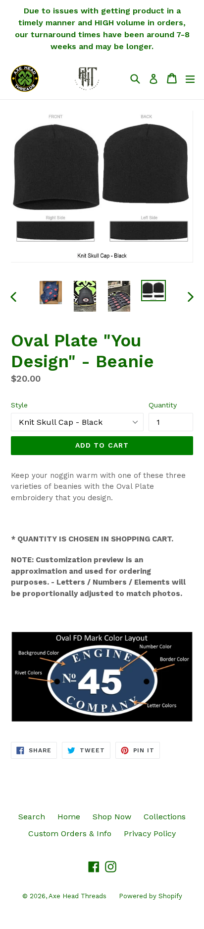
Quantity (163, 405)
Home (68, 816)
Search (31, 816)
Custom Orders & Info (69, 833)
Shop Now (112, 816)
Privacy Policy (150, 833)
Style (19, 405)
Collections (165, 816)
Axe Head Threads (77, 896)
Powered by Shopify (150, 896)
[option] (51, 292)
